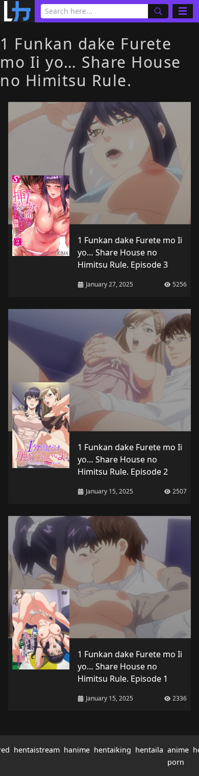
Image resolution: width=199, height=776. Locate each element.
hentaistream (37, 750)
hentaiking (112, 750)
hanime (77, 750)
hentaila (149, 750)
